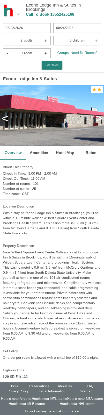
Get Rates (52, 65)
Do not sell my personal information (52, 411)
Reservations (39, 386)
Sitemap (86, 391)
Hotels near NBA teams (85, 399)
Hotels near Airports (16, 399)
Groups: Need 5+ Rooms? (77, 53)
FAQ (90, 386)
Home (14, 386)
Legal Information (52, 391)
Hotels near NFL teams (49, 399)
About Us (65, 386)
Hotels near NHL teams (77, 404)
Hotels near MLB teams (27, 404)
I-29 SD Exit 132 (15, 377)
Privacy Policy (18, 391)
